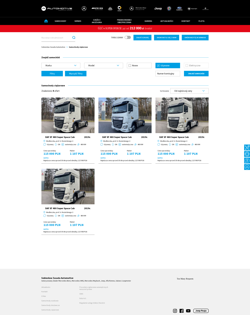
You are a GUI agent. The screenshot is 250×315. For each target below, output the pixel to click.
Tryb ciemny (117, 37)
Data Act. (82, 298)
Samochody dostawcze (50, 305)
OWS (81, 294)
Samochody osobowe (49, 301)
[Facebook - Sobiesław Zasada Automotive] (181, 311)
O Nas (43, 296)
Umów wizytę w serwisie (195, 37)
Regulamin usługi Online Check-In (92, 303)
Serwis (77, 21)
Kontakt (186, 21)
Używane (165, 65)
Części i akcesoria (97, 21)
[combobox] (60, 65)
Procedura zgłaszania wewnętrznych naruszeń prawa (93, 288)
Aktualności (166, 21)
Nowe (135, 65)
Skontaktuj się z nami (166, 37)
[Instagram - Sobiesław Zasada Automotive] (175, 311)
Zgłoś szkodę (142, 37)
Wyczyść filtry (75, 73)
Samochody (60, 21)
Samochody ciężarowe (50, 310)
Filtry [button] (52, 73)
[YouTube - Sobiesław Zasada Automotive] (188, 310)
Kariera (148, 21)
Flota (201, 21)
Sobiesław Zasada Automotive (53, 47)
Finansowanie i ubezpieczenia (124, 21)
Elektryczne (194, 65)
